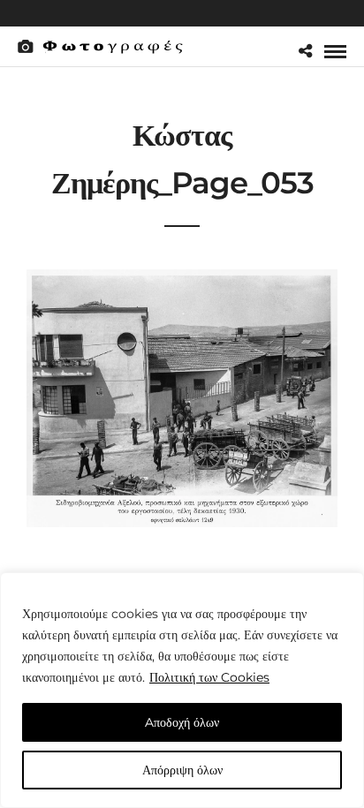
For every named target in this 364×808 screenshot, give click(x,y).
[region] (182, 690)
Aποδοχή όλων (182, 722)
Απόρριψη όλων (182, 770)
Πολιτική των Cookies (209, 677)
